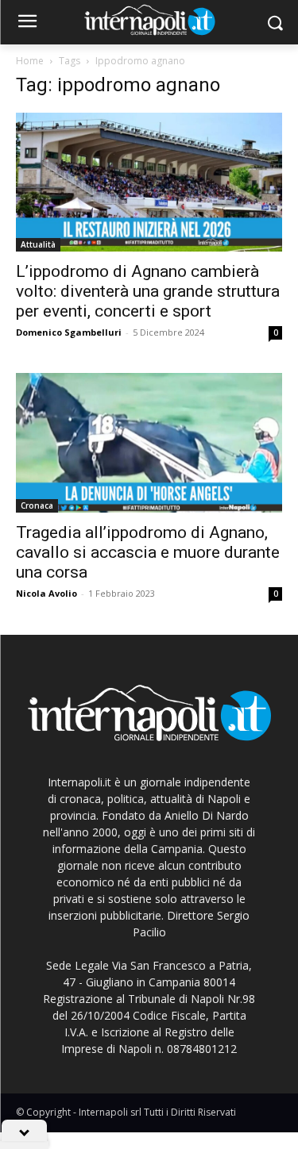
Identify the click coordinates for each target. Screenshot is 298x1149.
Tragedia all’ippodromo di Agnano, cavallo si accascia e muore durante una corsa (148, 552)
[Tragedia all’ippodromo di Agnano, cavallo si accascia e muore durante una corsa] (149, 442)
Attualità (38, 244)
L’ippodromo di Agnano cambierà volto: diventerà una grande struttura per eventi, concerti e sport (148, 291)
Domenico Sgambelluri (69, 332)
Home (30, 60)
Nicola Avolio (46, 593)
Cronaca (37, 505)
